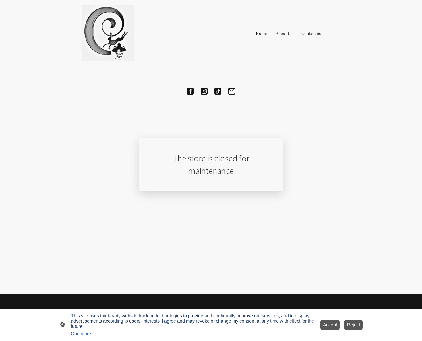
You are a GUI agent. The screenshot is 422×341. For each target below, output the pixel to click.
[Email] (231, 91)
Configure (81, 333)
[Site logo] (108, 33)
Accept (330, 324)
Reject (353, 324)
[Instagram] (204, 91)
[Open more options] (331, 33)
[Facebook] (190, 91)
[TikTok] (217, 91)
